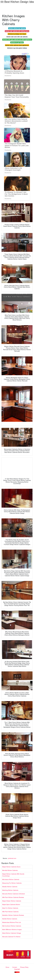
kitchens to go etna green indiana (17, 48)
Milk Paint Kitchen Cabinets (10, 912)
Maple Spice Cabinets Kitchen (11, 904)
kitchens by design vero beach (17, 34)
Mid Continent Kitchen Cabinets (11, 926)
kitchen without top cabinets (17, 28)
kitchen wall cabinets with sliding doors (17, 31)
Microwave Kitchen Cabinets (10, 879)
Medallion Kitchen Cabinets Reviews (13, 915)
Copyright (17, 969)
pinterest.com (12, 858)
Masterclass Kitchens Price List (11, 922)
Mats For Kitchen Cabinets (10, 908)
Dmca (7, 967)
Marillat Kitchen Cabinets (9, 919)
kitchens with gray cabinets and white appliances (17, 39)
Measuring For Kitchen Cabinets (12, 883)
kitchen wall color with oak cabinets (17, 37)
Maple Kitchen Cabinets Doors (11, 867)
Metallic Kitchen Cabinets (9, 887)
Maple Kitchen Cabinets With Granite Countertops (13, 875)
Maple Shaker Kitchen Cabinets (11, 901)
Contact (14, 967)
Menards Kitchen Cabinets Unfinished (13, 894)
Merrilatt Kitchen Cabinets (10, 870)
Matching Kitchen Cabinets (10, 890)
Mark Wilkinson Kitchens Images (12, 929)
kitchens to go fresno (17, 42)
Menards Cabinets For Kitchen (11, 937)
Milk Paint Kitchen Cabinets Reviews (13, 897)
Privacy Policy (24, 967)
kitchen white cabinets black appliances (17, 45)
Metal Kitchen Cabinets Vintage (11, 933)
